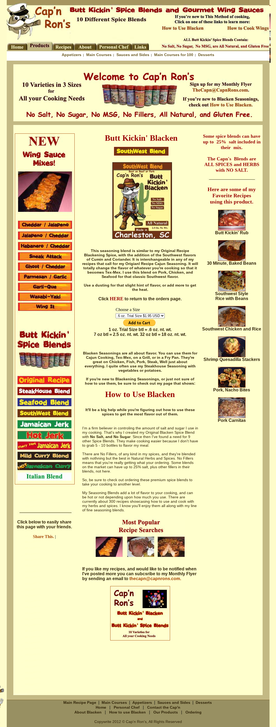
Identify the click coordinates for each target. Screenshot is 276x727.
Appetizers (71, 55)
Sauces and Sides (132, 55)
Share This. (43, 536)
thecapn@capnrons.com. (155, 578)
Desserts (206, 55)
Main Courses (99, 55)
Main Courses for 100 (173, 55)
